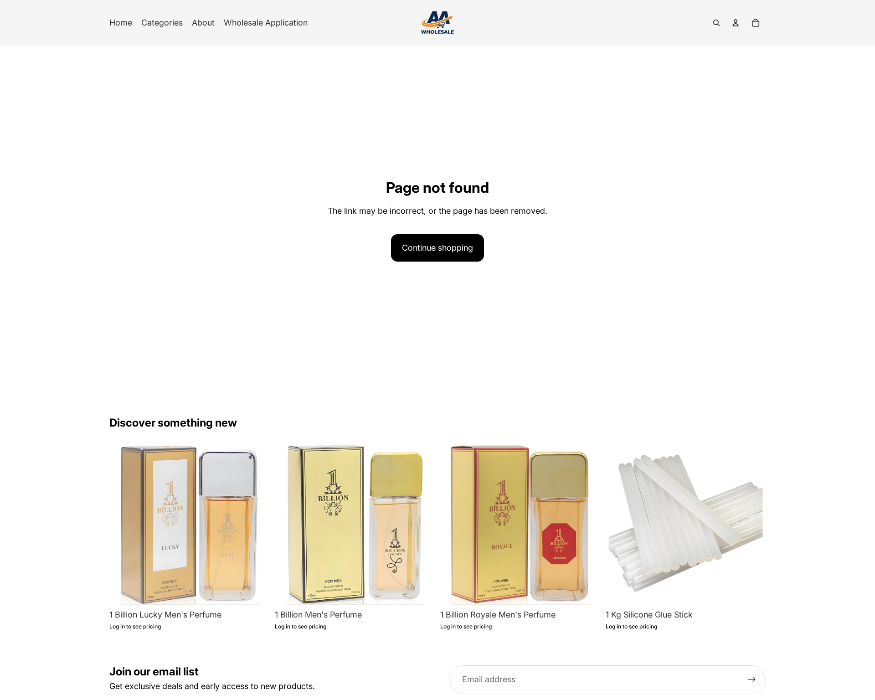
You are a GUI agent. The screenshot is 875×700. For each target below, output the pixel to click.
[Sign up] (752, 680)
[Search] (716, 23)
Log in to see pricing (135, 626)
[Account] (736, 23)
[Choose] (751, 590)
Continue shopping (437, 247)
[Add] (255, 590)
